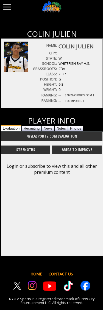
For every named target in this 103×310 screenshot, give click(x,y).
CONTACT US (61, 274)
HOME (36, 274)
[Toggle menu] (7, 6)
